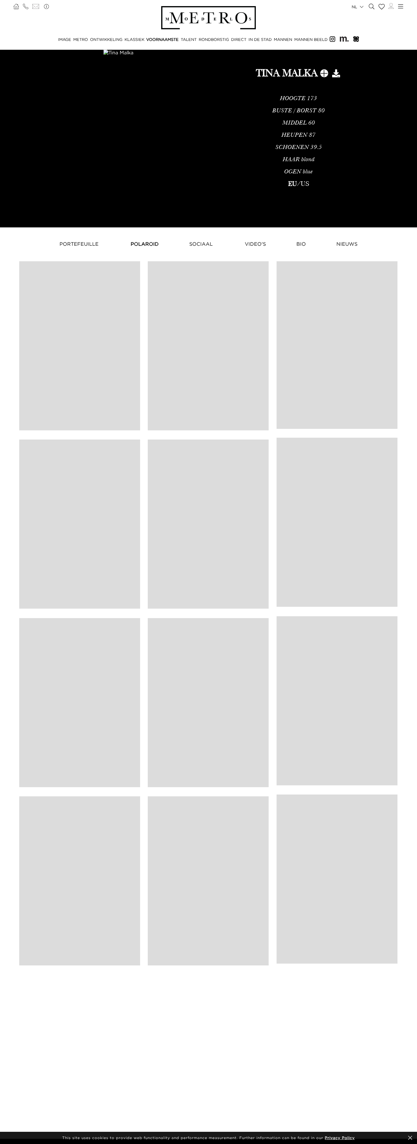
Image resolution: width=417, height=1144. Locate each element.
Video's (255, 244)
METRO (80, 39)
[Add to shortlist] (324, 74)
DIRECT (238, 39)
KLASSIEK (134, 39)
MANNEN (283, 39)
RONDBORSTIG (214, 39)
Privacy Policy (340, 1138)
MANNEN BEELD (311, 39)
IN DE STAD (260, 39)
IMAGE (64, 39)
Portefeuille (79, 244)
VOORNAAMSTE (162, 39)
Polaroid (145, 244)
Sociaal (201, 244)
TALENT (189, 39)
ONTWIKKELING (106, 39)
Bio (301, 244)
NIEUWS (346, 244)
